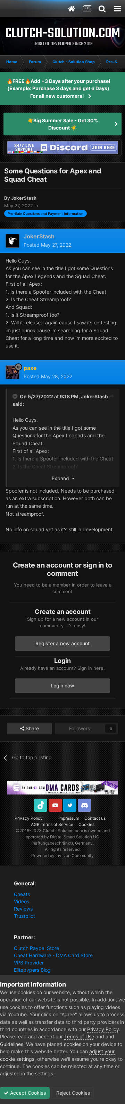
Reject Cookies (72, 1093)
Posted (47, 245)
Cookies (86, 824)
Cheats (22, 894)
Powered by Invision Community (62, 855)
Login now (62, 685)
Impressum (68, 818)
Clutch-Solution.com (63, 830)
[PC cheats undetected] (62, 147)
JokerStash (94, 396)
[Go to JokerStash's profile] (12, 241)
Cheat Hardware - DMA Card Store (53, 955)
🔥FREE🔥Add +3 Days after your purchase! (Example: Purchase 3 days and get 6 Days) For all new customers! (58, 88)
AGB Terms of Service (52, 824)
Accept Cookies (27, 1093)
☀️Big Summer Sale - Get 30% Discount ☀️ (62, 124)
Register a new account (62, 643)
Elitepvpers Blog (32, 970)
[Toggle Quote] (15, 396)
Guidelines (11, 1044)
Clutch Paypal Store (36, 948)
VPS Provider (29, 962)
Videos (21, 901)
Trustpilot (24, 916)
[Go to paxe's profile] (12, 372)
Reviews (23, 909)
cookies (72, 1044)
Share (31, 728)
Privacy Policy (29, 818)
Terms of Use (79, 1036)
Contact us (95, 818)
